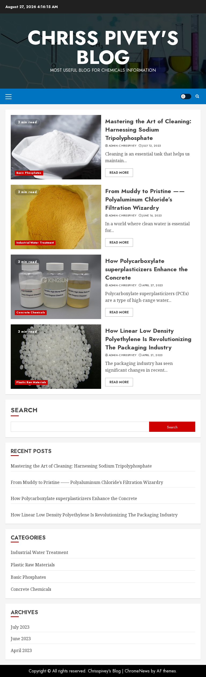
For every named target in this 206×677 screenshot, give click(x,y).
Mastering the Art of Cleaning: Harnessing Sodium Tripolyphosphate (148, 129)
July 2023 (20, 627)
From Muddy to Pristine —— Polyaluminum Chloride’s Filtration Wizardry (145, 199)
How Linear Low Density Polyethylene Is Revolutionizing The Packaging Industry (148, 339)
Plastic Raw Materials (31, 382)
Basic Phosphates (29, 173)
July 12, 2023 (151, 146)
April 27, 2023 (152, 285)
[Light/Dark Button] (186, 96)
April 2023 (21, 650)
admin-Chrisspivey (123, 146)
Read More (119, 172)
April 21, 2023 (152, 355)
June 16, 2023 (152, 216)
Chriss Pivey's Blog (103, 47)
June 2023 (21, 639)
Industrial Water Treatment (35, 243)
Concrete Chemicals (30, 312)
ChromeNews (137, 671)
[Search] (197, 96)
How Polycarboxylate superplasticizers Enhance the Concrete (146, 269)
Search (24, 410)
